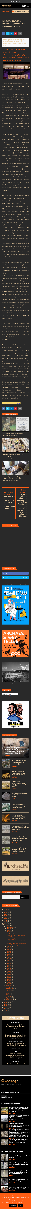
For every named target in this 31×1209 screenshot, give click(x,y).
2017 (5, 923)
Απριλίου (8, 996)
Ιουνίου (8, 993)
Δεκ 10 (9, 970)
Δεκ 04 (9, 979)
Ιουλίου (8, 991)
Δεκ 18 (9, 957)
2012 (5, 1007)
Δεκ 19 (9, 956)
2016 (7, 925)
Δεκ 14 (9, 963)
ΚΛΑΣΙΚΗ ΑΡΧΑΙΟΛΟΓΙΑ (16, 1061)
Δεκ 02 (9, 982)
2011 (5, 1009)
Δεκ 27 (9, 946)
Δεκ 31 (9, 928)
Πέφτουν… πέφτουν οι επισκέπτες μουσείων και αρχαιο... (16, 944)
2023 (5, 914)
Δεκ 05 (9, 977)
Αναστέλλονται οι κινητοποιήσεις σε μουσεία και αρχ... (17, 941)
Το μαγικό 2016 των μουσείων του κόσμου (16, 935)
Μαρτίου (8, 998)
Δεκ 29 (9, 932)
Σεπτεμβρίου (9, 988)
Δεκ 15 (9, 962)
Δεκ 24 (9, 948)
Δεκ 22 (9, 951)
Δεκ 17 (9, 959)
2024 (5, 912)
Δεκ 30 (9, 930)
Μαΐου (8, 995)
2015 (5, 1002)
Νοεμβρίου (9, 985)
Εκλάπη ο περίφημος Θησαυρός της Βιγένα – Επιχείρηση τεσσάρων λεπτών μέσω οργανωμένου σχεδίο (16, 57)
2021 (5, 917)
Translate (14, 696)
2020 (5, 919)
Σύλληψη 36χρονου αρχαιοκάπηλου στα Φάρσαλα (17, 938)
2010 (5, 1010)
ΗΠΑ (16, 1051)
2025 (5, 911)
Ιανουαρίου (9, 1001)
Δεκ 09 (9, 971)
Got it (20, 1205)
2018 (5, 922)
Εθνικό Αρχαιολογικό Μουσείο (16, 1041)
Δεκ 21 (9, 952)
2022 (5, 915)
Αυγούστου (9, 990)
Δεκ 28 (10, 933)
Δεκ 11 (9, 968)
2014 (5, 1004)
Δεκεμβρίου (10, 927)
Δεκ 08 (9, 973)
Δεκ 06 (9, 976)
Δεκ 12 (9, 966)
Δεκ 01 (9, 984)
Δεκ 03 (9, 980)
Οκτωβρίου (9, 987)
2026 (5, 909)
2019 (5, 920)
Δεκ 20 (9, 954)
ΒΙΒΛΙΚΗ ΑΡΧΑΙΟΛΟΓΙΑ (15, 1022)
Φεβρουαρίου (9, 999)
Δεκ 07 (9, 974)
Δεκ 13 (9, 965)
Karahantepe (16, 1032)
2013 (5, 1005)
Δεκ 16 (9, 960)
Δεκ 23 (9, 949)
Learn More (13, 1205)
